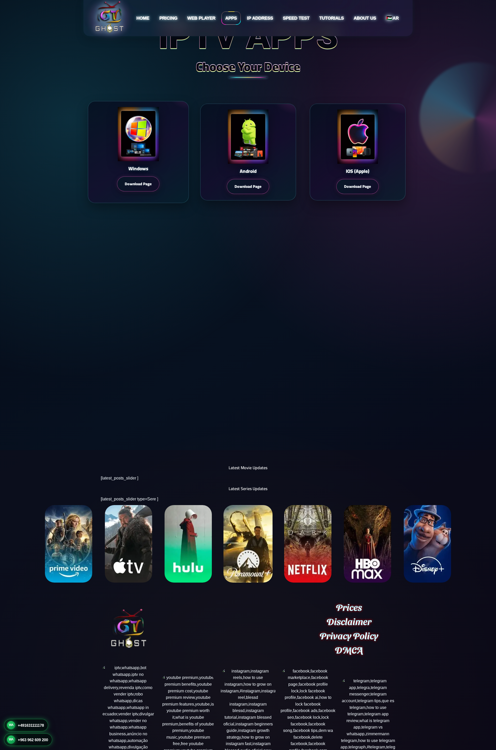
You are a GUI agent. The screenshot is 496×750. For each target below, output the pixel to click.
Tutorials (331, 18)
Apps (231, 18)
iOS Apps (220, 45)
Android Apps (223, 35)
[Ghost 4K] (109, 18)
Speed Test (296, 18)
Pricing (168, 18)
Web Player (201, 18)
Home (142, 18)
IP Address (260, 18)
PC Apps (219, 55)
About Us (365, 18)
